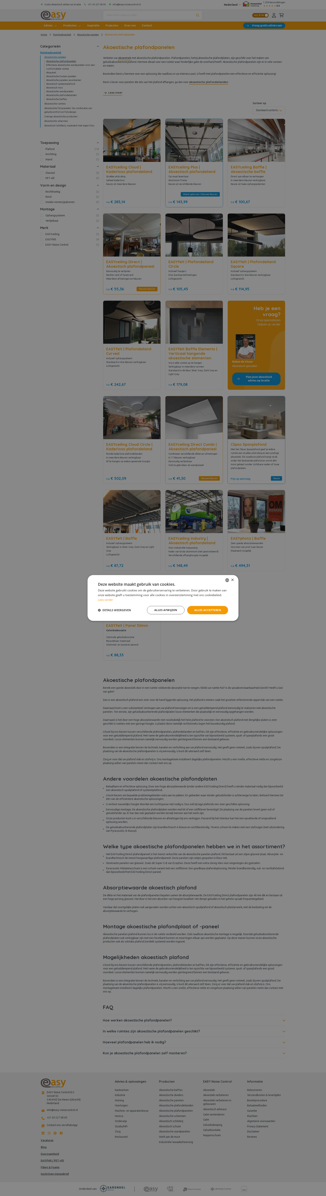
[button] (114, 610)
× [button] (232, 580)
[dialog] (163, 598)
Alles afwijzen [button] (165, 610)
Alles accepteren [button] (207, 610)
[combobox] (227, 580)
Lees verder (105, 600)
